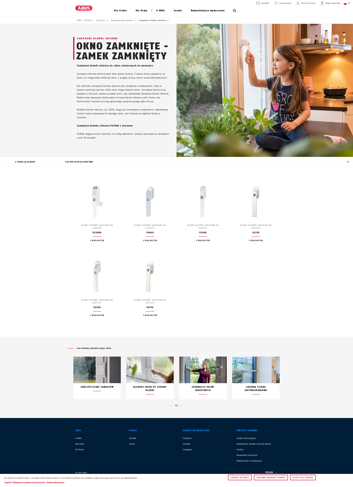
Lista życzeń (285, 3)
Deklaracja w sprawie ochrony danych (254, 444)
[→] (181, 406)
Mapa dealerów (332, 3)
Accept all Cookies (303, 477)
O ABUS (160, 10)
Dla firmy (141, 10)
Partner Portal (308, 3)
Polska (269, 472)
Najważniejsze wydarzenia (208, 10)
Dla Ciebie (120, 10)
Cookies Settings (240, 477)
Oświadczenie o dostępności (249, 461)
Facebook (187, 438)
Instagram (187, 449)
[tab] (25, 162)
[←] (171, 406)
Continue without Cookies (270, 477)
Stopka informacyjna (246, 438)
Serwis (178, 10)
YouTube (186, 444)
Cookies (240, 449)
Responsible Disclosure (247, 455)
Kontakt (265, 3)
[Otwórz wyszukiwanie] (234, 12)
